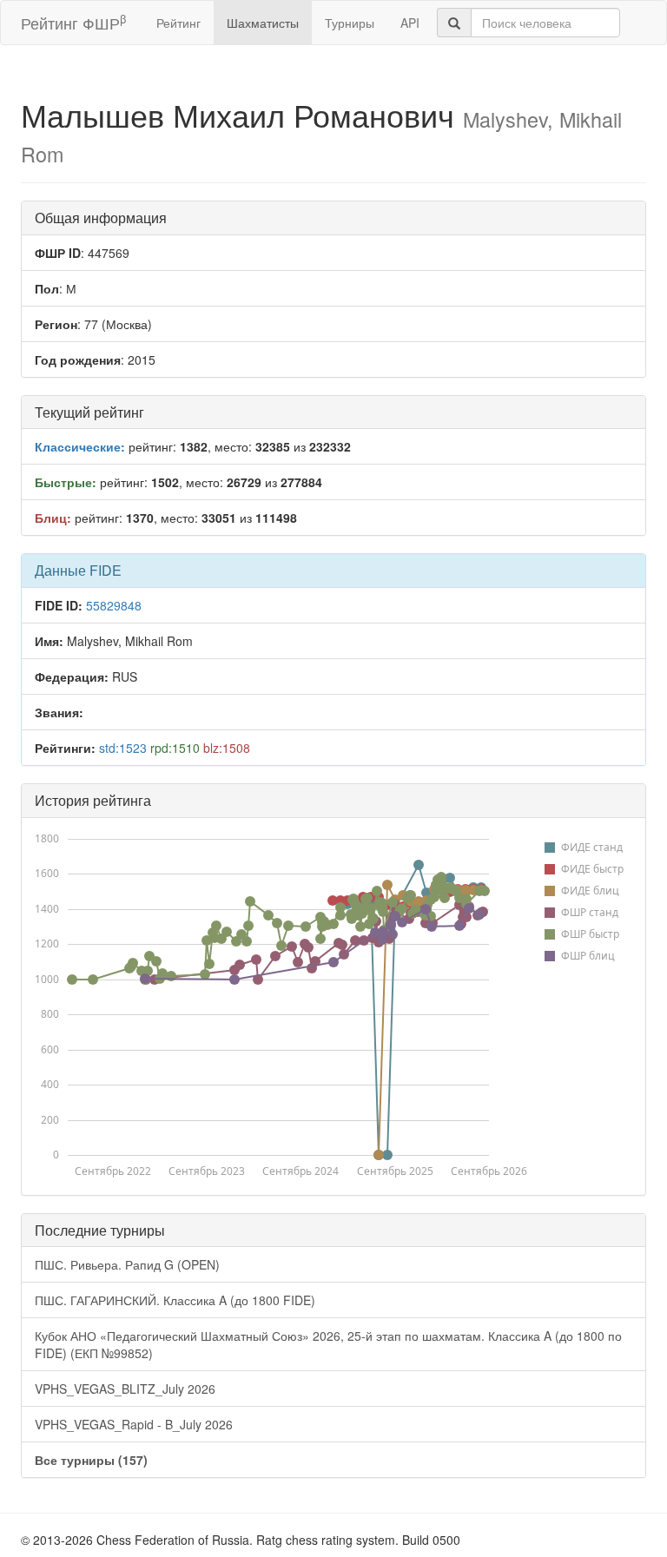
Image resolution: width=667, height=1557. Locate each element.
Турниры (349, 22)
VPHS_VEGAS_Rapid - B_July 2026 (134, 1424)
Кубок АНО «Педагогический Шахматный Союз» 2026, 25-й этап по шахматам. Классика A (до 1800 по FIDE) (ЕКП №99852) (328, 1344)
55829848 (114, 605)
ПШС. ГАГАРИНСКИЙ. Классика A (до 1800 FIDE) (175, 1300)
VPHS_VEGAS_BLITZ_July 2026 (125, 1388)
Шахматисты (263, 22)
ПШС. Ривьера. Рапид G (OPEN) (127, 1264)
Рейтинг (178, 22)
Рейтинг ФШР (73, 22)
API (409, 22)
